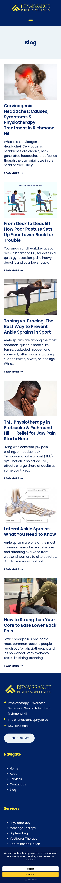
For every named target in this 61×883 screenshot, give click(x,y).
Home (14, 768)
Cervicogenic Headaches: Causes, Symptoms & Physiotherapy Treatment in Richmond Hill (29, 119)
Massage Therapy (23, 828)
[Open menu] (30, 21)
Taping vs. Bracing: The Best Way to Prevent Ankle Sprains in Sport (28, 326)
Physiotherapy (20, 823)
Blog (13, 790)
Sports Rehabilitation (25, 844)
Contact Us (18, 784)
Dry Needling (19, 833)
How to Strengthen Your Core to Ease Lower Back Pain (30, 625)
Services (16, 779)
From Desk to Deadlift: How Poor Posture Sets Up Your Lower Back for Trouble (28, 232)
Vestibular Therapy (23, 839)
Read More (13, 173)
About (14, 774)
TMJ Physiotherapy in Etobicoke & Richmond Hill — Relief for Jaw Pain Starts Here (30, 430)
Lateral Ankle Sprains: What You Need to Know (30, 531)
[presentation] (30, 82)
